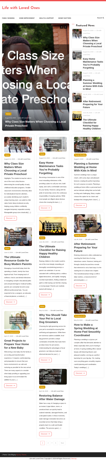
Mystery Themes (21, 454)
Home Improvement (27, 18)
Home (8, 114)
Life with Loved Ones (21, 8)
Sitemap (73, 458)
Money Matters (64, 18)
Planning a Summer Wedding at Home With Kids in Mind (86, 167)
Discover (9, 218)
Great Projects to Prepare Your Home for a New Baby (16, 344)
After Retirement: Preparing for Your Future (93, 104)
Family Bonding (8, 18)
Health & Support (46, 18)
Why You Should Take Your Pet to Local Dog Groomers (53, 318)
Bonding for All (80, 316)
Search (99, 18)
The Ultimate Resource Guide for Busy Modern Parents (18, 261)
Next (62, 443)
